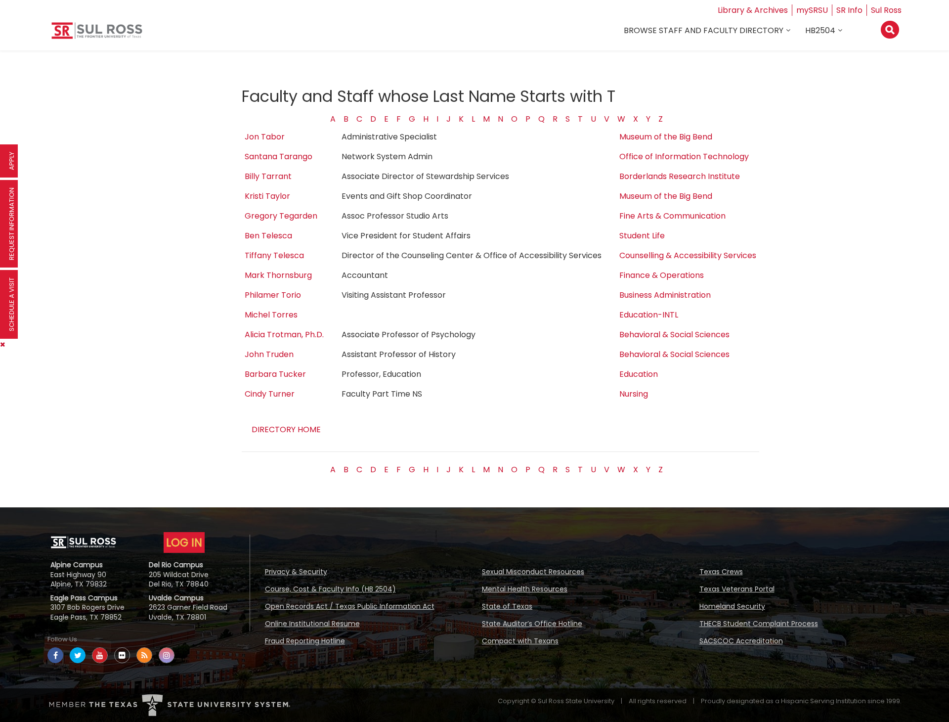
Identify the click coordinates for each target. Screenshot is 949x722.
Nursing (633, 394)
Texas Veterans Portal (737, 589)
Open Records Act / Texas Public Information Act (349, 606)
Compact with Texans (520, 641)
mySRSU (812, 10)
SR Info (849, 10)
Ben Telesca (268, 235)
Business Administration (665, 295)
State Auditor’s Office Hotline (532, 624)
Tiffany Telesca (274, 255)
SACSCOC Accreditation (741, 641)
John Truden (269, 354)
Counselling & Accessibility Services (687, 255)
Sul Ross (886, 10)
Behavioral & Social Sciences (674, 334)
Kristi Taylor (267, 196)
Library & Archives (753, 10)
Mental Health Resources (524, 589)
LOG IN (184, 542)
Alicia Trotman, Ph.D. (284, 334)
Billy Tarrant (268, 176)
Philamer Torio (273, 295)
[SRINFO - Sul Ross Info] (96, 34)
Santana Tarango (278, 156)
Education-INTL (648, 314)
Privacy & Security (296, 572)
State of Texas (507, 606)
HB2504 (820, 30)
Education (638, 374)
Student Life (642, 235)
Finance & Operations (661, 275)
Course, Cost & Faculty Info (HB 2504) (330, 589)
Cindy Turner (270, 394)
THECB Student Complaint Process (758, 624)
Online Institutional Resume (312, 624)
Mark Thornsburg (278, 275)
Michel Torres (271, 314)
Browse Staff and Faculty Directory (703, 30)
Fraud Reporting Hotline (305, 641)
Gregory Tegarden (281, 216)
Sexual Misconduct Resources (533, 572)
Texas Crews (721, 572)
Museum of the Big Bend (665, 136)
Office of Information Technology (684, 156)
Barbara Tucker (275, 374)
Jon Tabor (265, 136)
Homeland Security (732, 606)
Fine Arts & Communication (672, 216)
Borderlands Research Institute (679, 176)
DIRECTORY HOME (286, 429)
